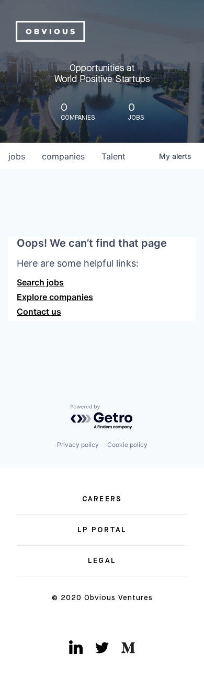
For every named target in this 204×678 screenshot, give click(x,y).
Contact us (39, 311)
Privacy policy (78, 445)
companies (63, 156)
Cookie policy (127, 445)
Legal (102, 561)
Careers (102, 499)
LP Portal (102, 530)
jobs (16, 156)
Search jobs (40, 282)
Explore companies (55, 297)
